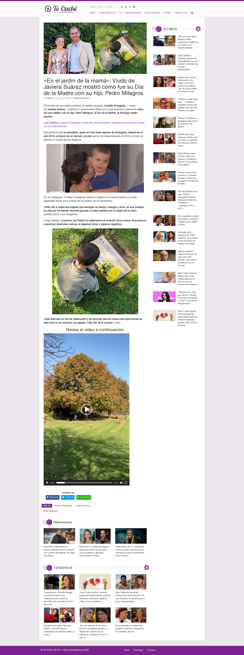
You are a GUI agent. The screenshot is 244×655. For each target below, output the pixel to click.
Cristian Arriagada (63, 505)
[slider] (84, 482)
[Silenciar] (121, 482)
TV (120, 13)
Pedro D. (51, 98)
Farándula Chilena (81, 98)
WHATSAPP (85, 497)
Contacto (151, 650)
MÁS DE (47, 505)
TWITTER (69, 497)
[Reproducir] (47, 482)
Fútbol (167, 13)
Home (92, 13)
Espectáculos (107, 13)
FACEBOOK (53, 497)
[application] (86, 409)
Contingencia (152, 13)
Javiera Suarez (83, 505)
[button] (86, 409)
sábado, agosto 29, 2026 (101, 7)
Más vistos (181, 13)
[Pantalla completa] (125, 482)
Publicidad (138, 650)
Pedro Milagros (50, 511)
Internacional (133, 13)
